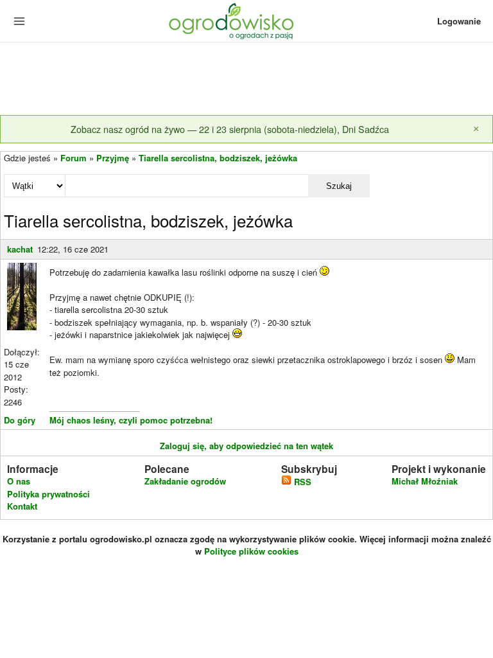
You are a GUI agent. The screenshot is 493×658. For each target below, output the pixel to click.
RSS (301, 482)
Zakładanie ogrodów (185, 481)
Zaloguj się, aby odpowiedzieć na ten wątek (246, 446)
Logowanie (459, 21)
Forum (73, 158)
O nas (18, 481)
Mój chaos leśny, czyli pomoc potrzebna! (130, 420)
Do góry (19, 420)
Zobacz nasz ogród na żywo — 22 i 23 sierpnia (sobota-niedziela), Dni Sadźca (230, 129)
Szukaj (339, 186)
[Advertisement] (246, 80)
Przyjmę (112, 158)
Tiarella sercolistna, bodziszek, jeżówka (218, 158)
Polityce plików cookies (251, 551)
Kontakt (22, 506)
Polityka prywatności (48, 494)
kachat (20, 249)
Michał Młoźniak (425, 481)
